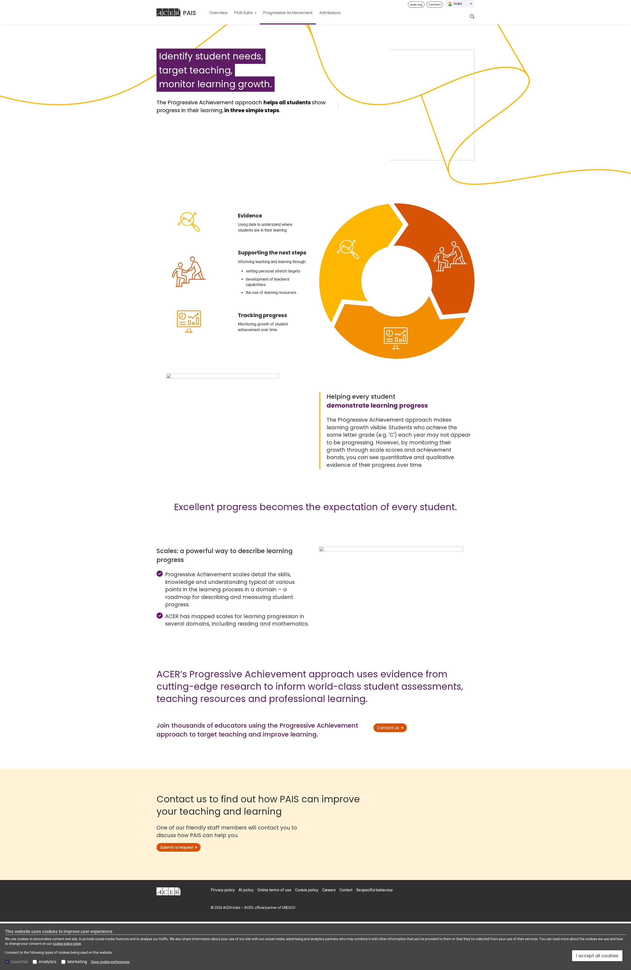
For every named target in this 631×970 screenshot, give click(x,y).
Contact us (388, 727)
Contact (435, 4)
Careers (329, 890)
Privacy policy (223, 890)
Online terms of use (274, 890)
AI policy (246, 890)
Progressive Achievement (288, 13)
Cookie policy (306, 890)
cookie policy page (67, 944)
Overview (218, 13)
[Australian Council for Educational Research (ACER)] (168, 12)
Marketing (77, 962)
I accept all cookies (597, 955)
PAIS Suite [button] (244, 13)
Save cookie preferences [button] (110, 962)
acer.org (416, 4)
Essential (19, 962)
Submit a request (177, 847)
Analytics (47, 962)
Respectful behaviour (374, 890)
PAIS (189, 13)
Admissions (330, 13)
